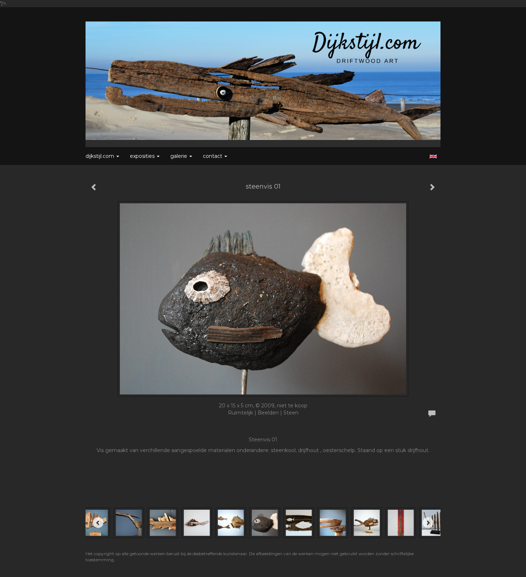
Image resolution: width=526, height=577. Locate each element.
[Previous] (98, 522)
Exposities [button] (143, 156)
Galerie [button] (179, 156)
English (433, 156)
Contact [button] (213, 156)
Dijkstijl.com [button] (101, 156)
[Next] (428, 522)
